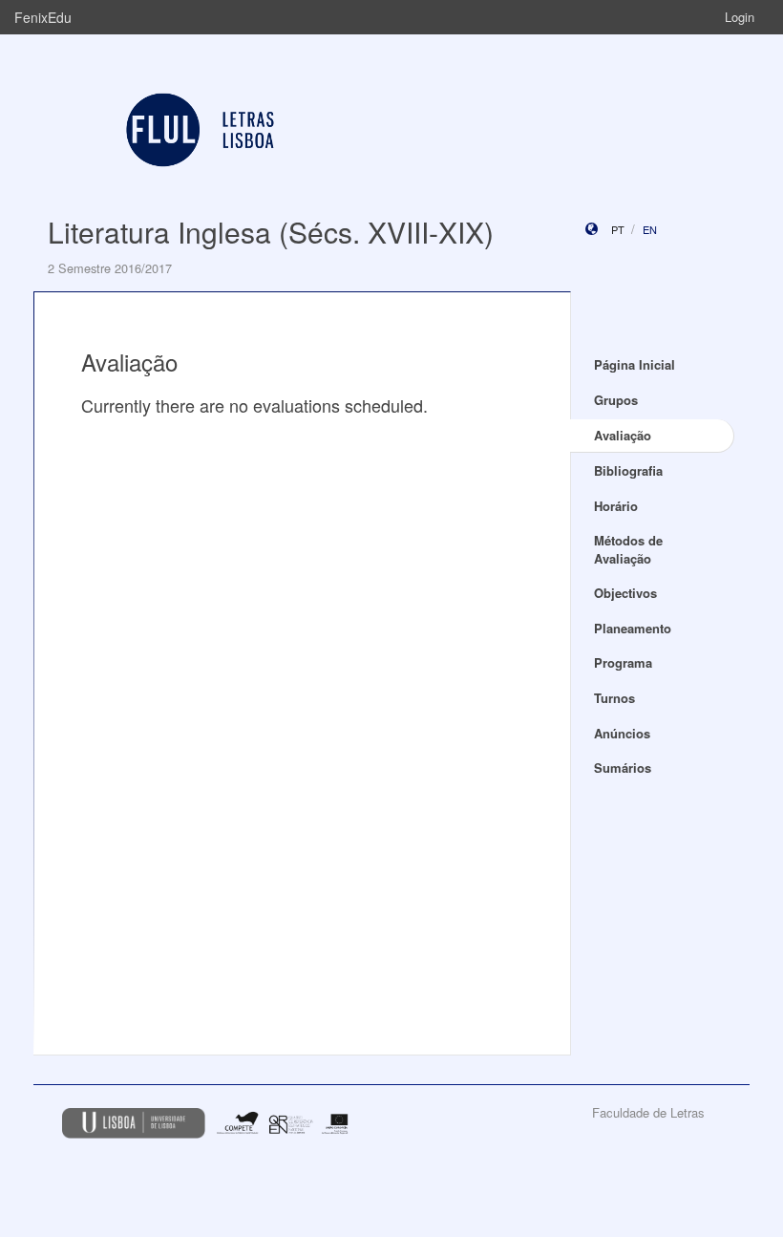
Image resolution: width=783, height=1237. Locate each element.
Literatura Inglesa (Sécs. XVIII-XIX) (271, 231)
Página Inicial (634, 364)
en (650, 229)
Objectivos (625, 593)
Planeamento (632, 628)
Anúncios (622, 733)
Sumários (622, 767)
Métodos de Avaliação (628, 549)
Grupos (616, 400)
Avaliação (622, 435)
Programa (623, 662)
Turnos (614, 698)
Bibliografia (628, 470)
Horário (616, 506)
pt (617, 229)
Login (739, 17)
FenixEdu (43, 17)
